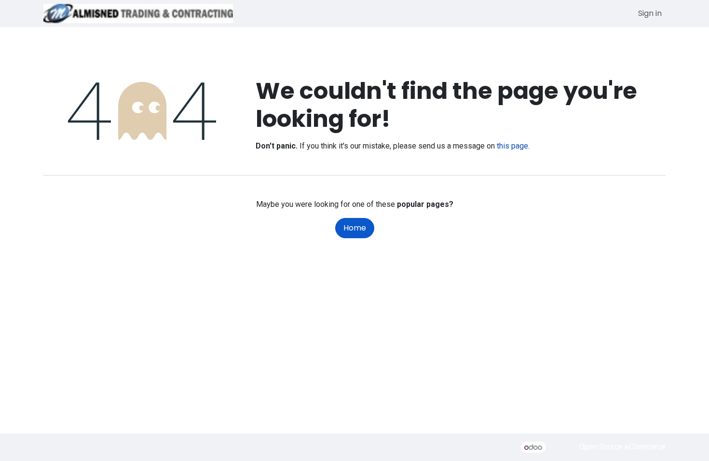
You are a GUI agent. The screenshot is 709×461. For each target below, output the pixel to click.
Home (354, 227)
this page (512, 145)
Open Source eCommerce (622, 447)
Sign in (650, 13)
